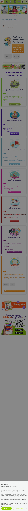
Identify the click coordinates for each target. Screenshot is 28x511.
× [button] (26, 482)
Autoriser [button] (6, 508)
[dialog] (14, 496)
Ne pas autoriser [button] (20, 508)
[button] (14, 506)
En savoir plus (13, 504)
